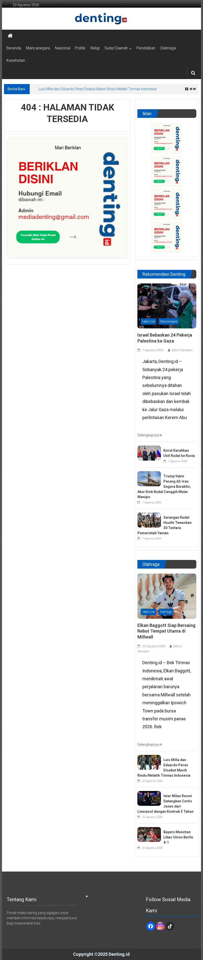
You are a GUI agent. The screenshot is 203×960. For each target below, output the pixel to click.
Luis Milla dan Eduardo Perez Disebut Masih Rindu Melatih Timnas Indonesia (97, 89)
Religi (95, 48)
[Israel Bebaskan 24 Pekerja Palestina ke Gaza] (166, 306)
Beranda (13, 48)
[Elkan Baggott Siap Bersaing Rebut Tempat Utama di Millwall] (166, 596)
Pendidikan (145, 48)
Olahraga (168, 48)
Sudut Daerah (116, 48)
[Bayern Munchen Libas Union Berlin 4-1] (149, 834)
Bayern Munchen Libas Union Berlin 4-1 (178, 837)
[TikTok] (170, 926)
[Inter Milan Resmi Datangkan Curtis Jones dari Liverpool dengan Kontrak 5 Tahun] (149, 798)
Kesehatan (15, 60)
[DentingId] (101, 19)
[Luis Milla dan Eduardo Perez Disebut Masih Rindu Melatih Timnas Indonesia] (149, 762)
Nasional (62, 48)
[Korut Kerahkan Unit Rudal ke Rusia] (149, 453)
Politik (80, 48)
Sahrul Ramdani (181, 350)
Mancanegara (38, 48)
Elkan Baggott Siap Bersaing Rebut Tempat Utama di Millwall (166, 631)
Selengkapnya (148, 435)
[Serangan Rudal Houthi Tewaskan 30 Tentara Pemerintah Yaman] (149, 520)
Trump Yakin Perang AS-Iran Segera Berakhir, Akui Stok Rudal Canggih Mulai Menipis (164, 486)
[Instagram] (160, 926)
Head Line (148, 321)
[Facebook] (150, 926)
